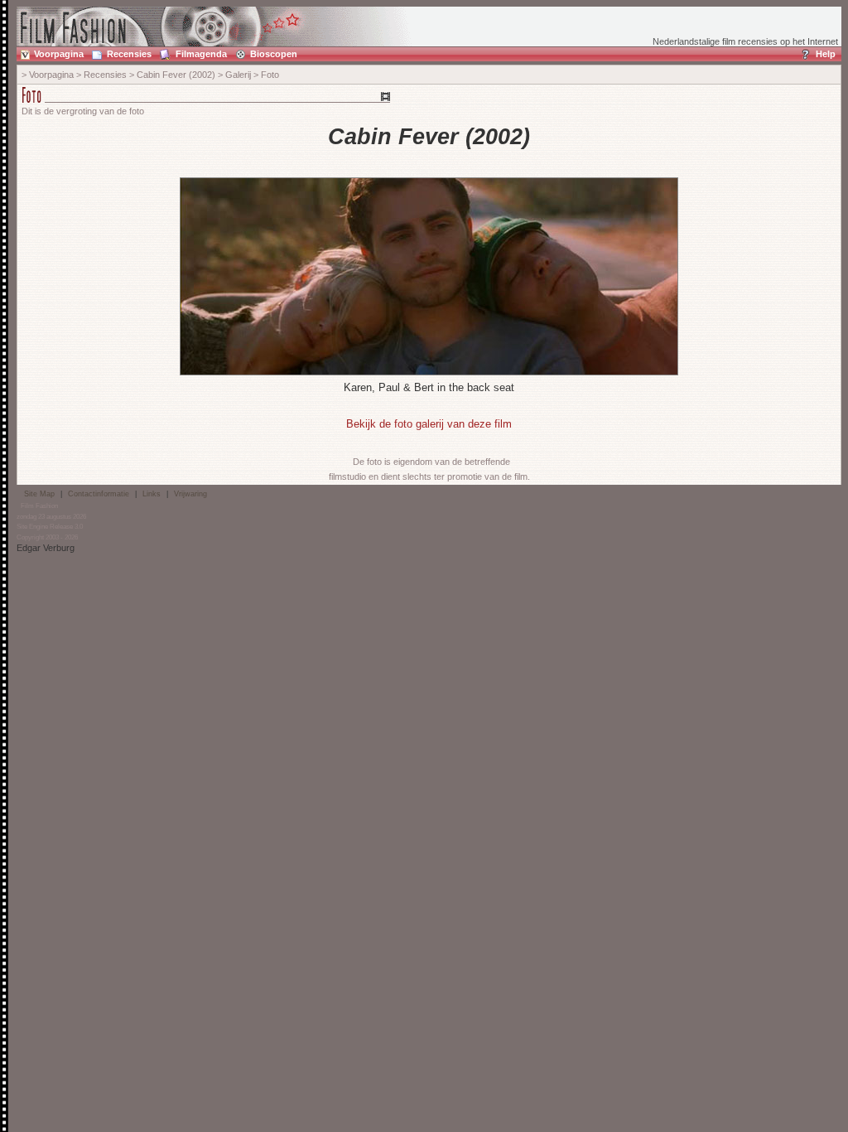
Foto (270, 75)
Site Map (39, 494)
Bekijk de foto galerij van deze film (429, 424)
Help (826, 54)
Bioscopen (273, 54)
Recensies (129, 54)
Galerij (238, 75)
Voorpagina (59, 54)
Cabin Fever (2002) (176, 75)
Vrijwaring (190, 494)
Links (151, 494)
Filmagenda (201, 54)
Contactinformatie (98, 494)
